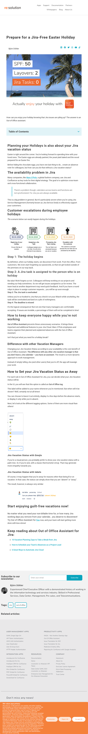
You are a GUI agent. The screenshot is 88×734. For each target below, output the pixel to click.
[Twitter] (69, 47)
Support (46, 5)
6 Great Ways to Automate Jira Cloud (28, 550)
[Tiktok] (79, 47)
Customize (51, 719)
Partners (69, 5)
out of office (20, 605)
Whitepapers (52, 9)
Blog (61, 9)
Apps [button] (39, 5)
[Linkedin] (61, 47)
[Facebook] (65, 47)
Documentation (57, 5)
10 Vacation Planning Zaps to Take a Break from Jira (34, 540)
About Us (68, 9)
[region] (44, 718)
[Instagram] (72, 47)
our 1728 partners (14, 705)
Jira (11, 605)
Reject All (65, 719)
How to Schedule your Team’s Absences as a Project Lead (36, 545)
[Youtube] (76, 47)
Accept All (78, 719)
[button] (78, 132)
